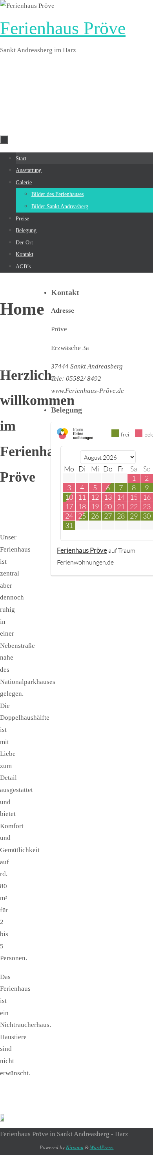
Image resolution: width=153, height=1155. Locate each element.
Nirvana (75, 1147)
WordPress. (102, 1147)
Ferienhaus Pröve (63, 28)
